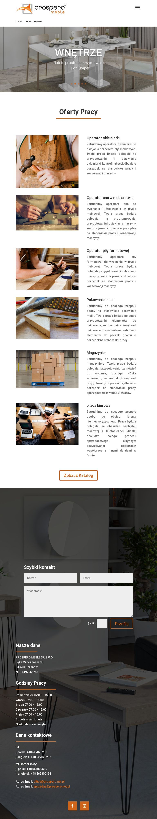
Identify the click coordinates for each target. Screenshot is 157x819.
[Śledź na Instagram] (84, 805)
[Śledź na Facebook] (72, 805)
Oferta (28, 21)
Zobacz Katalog (78, 475)
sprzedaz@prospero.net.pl (52, 786)
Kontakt (38, 21)
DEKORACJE (78, 53)
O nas (19, 21)
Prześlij (122, 623)
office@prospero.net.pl (49, 781)
